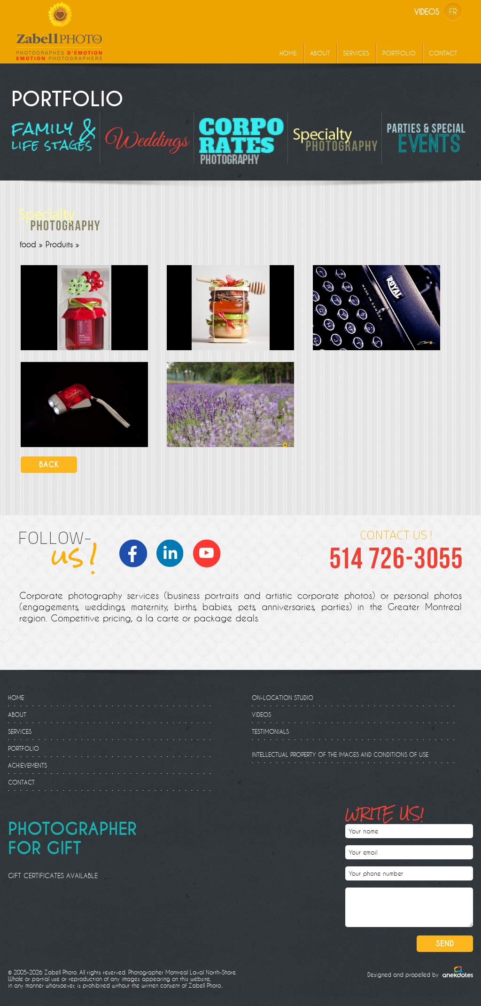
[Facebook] (136, 551)
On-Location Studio (282, 697)
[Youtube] (209, 551)
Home (288, 53)
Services (356, 53)
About (320, 53)
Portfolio (399, 53)
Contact (443, 53)
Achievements (27, 765)
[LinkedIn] (173, 551)
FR (453, 11)
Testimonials (270, 731)
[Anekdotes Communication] (457, 971)
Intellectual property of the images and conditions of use (340, 754)
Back (49, 465)
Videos (426, 11)
